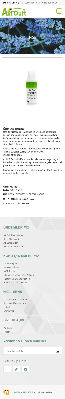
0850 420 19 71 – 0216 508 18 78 (30, 2)
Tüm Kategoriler (11, 263)
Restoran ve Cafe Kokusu (15, 282)
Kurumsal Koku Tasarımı (15, 299)
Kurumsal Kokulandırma (14, 303)
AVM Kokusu (9, 271)
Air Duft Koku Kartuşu (13, 235)
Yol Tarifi (7, 327)
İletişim (6, 331)
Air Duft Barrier (10, 242)
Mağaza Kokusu (11, 267)
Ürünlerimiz (8, 310)
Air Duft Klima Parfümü (14, 246)
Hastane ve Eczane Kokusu (16, 278)
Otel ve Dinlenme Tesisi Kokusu (18, 274)
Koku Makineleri (11, 238)
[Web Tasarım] (6, 392)
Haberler (7, 307)
